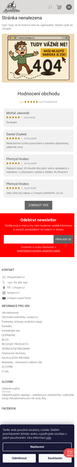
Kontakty (7, 326)
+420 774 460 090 (17, 282)
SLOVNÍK (7, 366)
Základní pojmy (11, 388)
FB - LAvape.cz (16, 287)
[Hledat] (50, 7)
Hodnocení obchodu (38, 93)
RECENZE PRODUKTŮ (15, 344)
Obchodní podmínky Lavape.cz (20, 317)
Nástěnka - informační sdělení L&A (22, 362)
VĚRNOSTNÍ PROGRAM (16, 348)
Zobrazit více (38, 205)
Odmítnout (19, 458)
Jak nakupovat (10, 312)
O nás (5, 371)
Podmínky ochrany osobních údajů (22, 321)
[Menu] (69, 7)
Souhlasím (55, 458)
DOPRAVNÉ (9, 335)
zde (48, 437)
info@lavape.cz (16, 277)
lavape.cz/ (13, 292)
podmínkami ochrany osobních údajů (38, 250)
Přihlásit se (63, 239)
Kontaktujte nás (11, 330)
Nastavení (37, 446)
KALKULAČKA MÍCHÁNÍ (15, 357)
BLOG (5, 339)
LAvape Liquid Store (19, 298)
